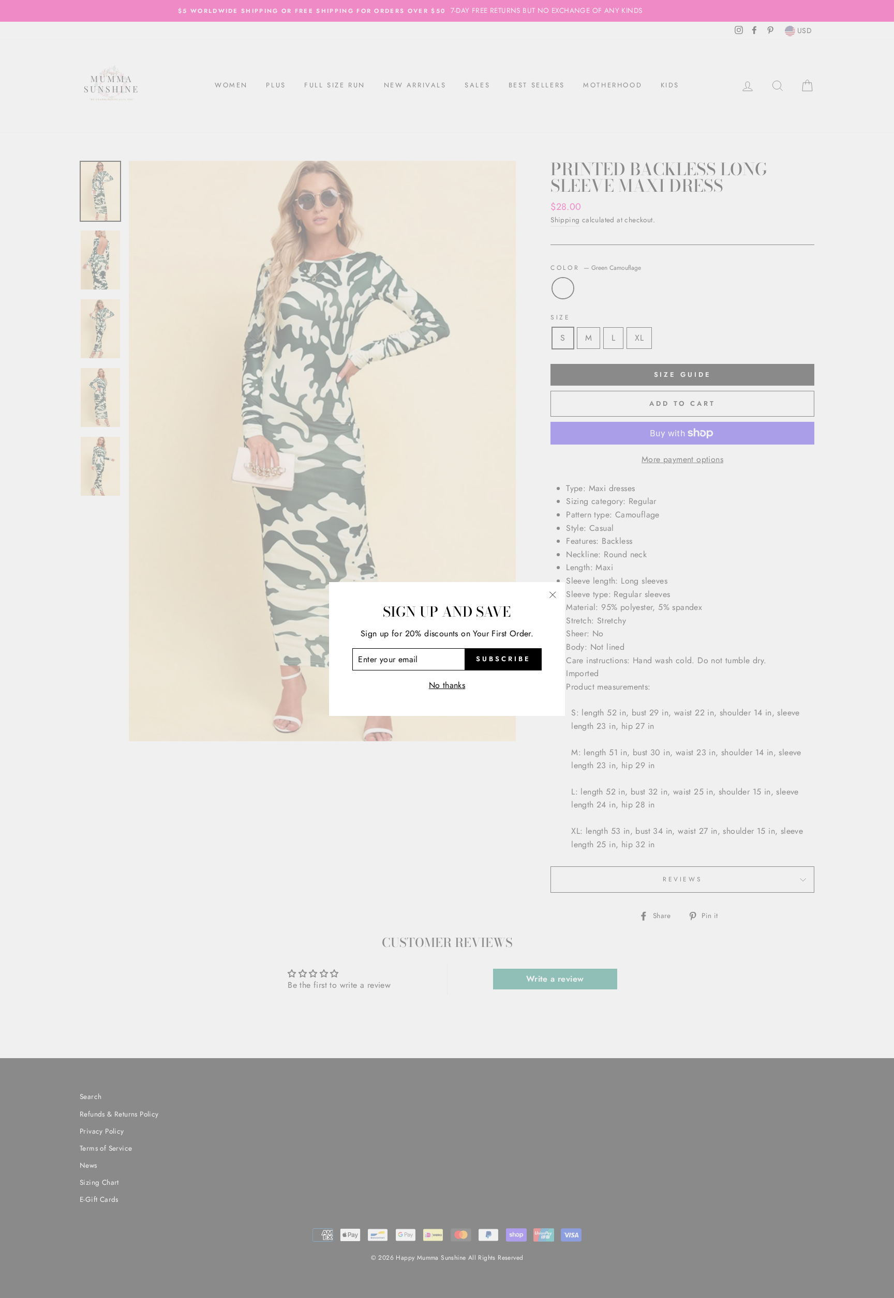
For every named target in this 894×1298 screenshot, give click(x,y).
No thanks (447, 685)
